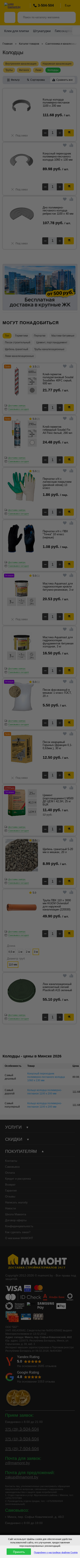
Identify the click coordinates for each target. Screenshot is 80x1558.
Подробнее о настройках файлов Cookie (56, 1552)
